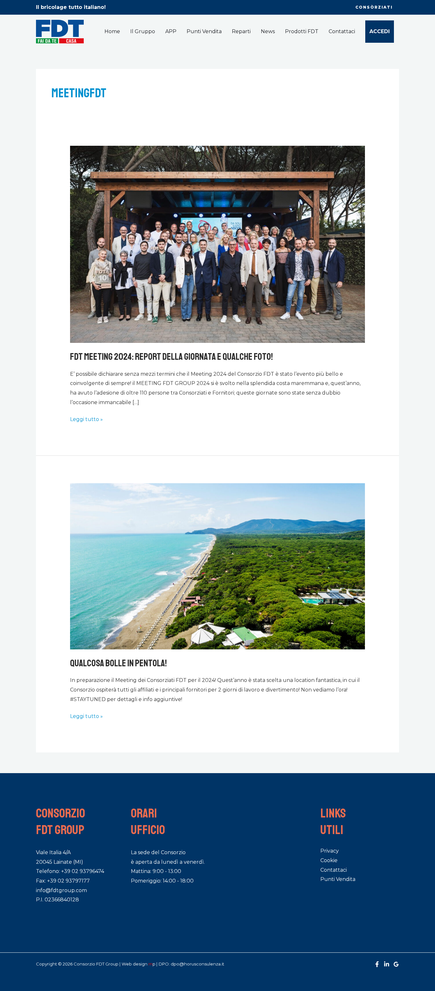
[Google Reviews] (396, 964)
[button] (374, 7)
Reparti (241, 31)
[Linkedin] (386, 964)
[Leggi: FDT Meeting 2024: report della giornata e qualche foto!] (217, 244)
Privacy (329, 851)
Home (112, 31)
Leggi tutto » (86, 418)
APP (170, 31)
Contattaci (342, 31)
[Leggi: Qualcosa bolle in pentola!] (217, 566)
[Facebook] (377, 964)
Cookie (329, 860)
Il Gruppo (142, 31)
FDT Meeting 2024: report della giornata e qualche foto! (171, 357)
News (268, 31)
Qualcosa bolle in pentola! (118, 663)
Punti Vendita (204, 31)
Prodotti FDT (301, 31)
